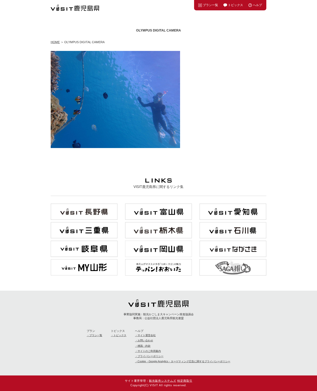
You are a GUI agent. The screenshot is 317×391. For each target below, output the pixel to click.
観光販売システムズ (162, 380)
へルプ (257, 5)
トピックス (235, 5)
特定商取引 (184, 380)
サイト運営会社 (147, 335)
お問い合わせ (145, 340)
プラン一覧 (210, 5)
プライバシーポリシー (150, 356)
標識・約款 (144, 345)
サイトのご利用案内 (149, 351)
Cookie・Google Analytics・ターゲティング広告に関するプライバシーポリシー (184, 361)
